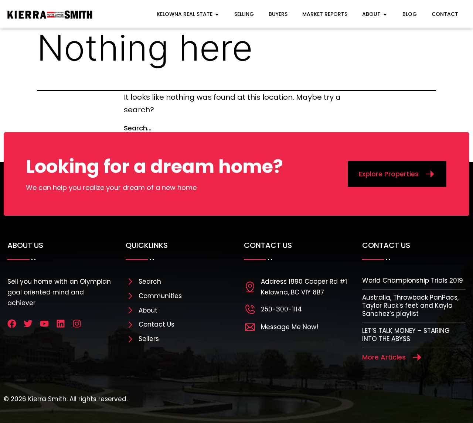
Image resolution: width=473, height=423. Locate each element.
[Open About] (385, 14)
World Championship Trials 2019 (412, 280)
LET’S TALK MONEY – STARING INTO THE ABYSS (406, 334)
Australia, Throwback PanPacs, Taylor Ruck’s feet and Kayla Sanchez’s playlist (410, 305)
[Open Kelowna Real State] (217, 14)
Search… (138, 128)
